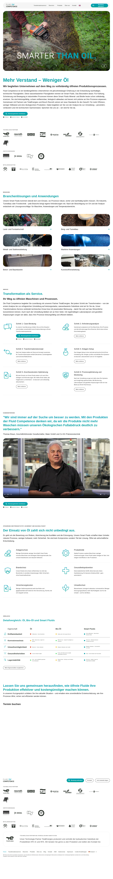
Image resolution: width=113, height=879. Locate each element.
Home (4, 851)
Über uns (67, 5)
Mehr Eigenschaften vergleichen (14, 667)
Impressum (70, 851)
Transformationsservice (40, 5)
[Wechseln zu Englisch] (80, 5)
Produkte (59, 5)
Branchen (51, 5)
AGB (55, 851)
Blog (45, 851)
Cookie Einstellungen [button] (81, 851)
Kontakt (74, 5)
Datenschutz (61, 851)
